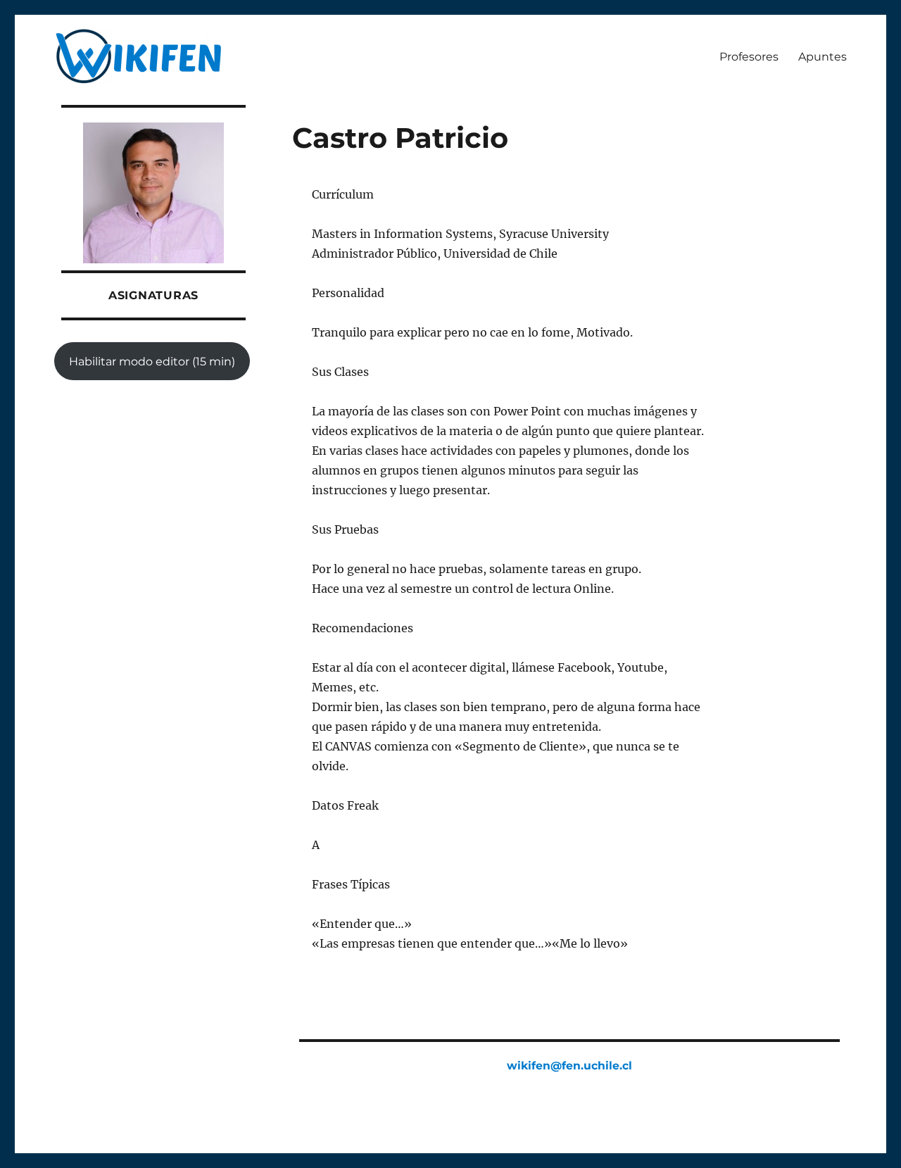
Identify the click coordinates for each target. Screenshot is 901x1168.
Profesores (749, 56)
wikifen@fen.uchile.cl (569, 1065)
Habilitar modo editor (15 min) (152, 361)
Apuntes (822, 56)
